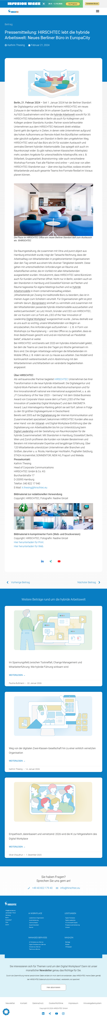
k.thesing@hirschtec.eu (34, 487)
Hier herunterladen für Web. (29, 546)
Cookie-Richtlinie (56, 1003)
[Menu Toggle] (97, 11)
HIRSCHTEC (61, 379)
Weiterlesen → (17, 675)
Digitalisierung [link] (48, 415)
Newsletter (10, 1003)
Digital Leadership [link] (23, 431)
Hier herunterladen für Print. (29, 542)
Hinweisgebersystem (92, 1003)
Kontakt (23, 1003)
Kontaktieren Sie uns (92, 3)
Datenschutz (37, 1003)
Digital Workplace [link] (36, 319)
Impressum (73, 1003)
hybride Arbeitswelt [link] (64, 114)
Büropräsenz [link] (39, 303)
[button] (6, 1012)
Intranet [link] (40, 423)
